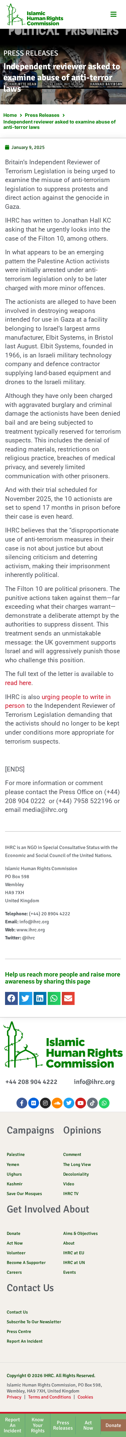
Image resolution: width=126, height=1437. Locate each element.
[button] (113, 14)
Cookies (85, 1397)
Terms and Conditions (49, 1397)
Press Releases (42, 114)
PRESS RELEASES (30, 53)
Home (10, 114)
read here (18, 683)
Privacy (14, 1397)
